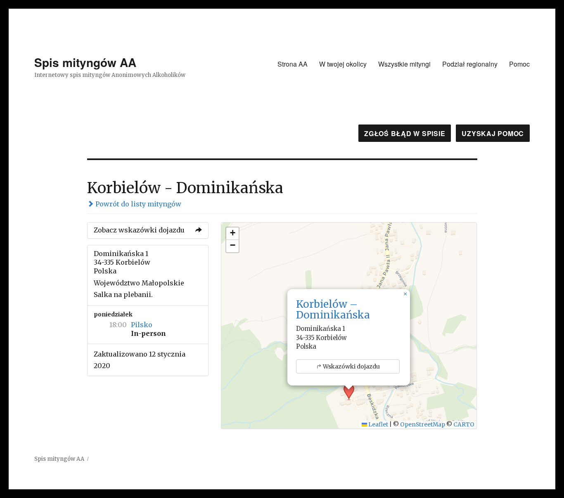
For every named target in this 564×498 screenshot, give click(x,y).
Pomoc (519, 64)
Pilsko (141, 325)
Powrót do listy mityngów (137, 204)
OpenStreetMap (422, 424)
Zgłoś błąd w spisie (404, 133)
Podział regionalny (470, 64)
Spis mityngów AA (85, 62)
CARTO (463, 424)
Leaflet (377, 424)
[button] (405, 294)
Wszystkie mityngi (404, 64)
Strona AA (292, 64)
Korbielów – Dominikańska (333, 309)
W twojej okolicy (343, 64)
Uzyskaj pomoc (493, 133)
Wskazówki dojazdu (351, 366)
